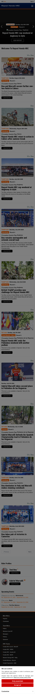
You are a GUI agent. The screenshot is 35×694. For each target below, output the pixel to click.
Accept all (17, 685)
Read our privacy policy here (22, 677)
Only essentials (17, 681)
